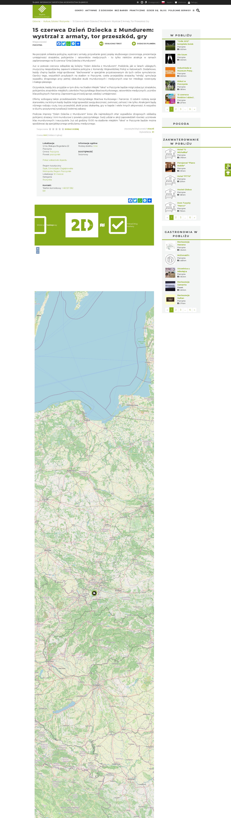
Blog (163, 10)
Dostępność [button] (153, 2)
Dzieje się (152, 10)
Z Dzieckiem (106, 10)
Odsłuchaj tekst (113, 44)
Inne (95, 146)
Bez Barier (121, 10)
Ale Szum (182, 54)
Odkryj (79, 10)
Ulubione (182, 2)
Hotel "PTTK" (184, 176)
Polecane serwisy (179, 10)
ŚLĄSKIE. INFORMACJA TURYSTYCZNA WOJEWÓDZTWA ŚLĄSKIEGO (60, 2)
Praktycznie (137, 10)
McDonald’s (183, 255)
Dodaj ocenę (72, 129)
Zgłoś (150, 129)
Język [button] (169, 2)
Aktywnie (91, 10)
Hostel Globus (184, 189)
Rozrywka (47, 179)
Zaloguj (194, 2)
